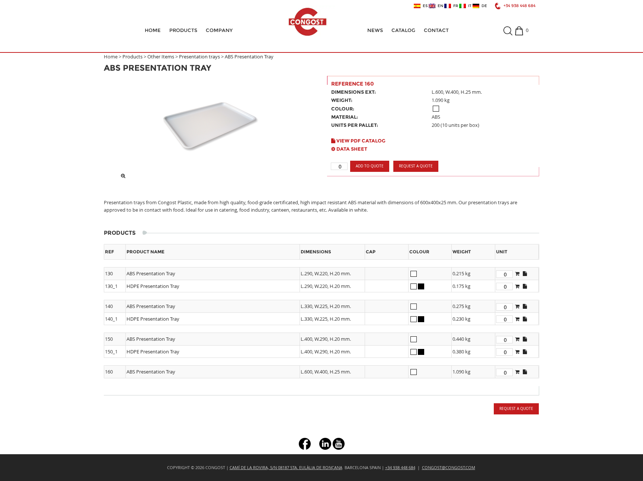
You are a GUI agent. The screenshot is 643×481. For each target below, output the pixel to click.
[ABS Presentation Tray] (210, 125)
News (375, 30)
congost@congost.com (448, 467)
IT (468, 6)
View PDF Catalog (360, 141)
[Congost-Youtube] (339, 442)
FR (454, 6)
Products (183, 30)
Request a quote (416, 166)
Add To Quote (370, 166)
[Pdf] (525, 273)
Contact (436, 30)
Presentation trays (199, 56)
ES (424, 6)
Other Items (160, 56)
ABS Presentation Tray (249, 56)
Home (153, 30)
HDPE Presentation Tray (153, 286)
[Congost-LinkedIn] (325, 442)
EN (439, 6)
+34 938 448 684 (519, 5)
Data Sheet (351, 149)
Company (219, 30)
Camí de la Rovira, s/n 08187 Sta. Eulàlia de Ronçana (286, 467)
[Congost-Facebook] (305, 442)
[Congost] (307, 22)
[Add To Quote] (517, 273)
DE (483, 6)
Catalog (403, 30)
